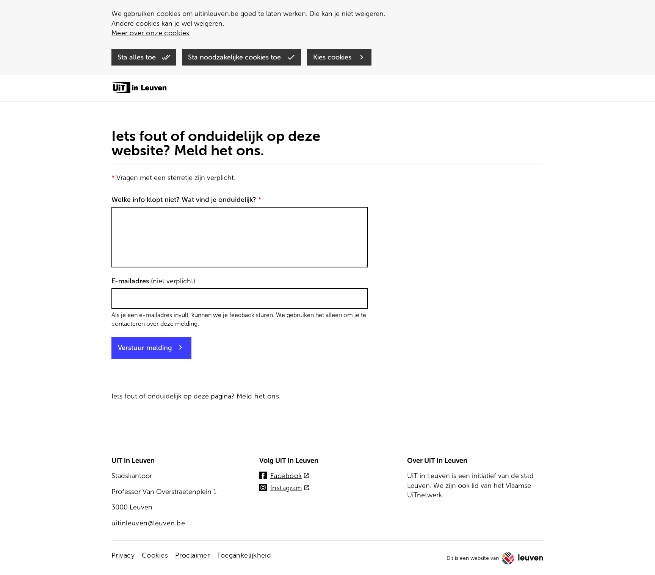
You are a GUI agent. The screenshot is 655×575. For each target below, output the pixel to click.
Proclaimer (192, 555)
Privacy (123, 555)
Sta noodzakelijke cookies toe (235, 57)
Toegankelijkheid (244, 555)
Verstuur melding (145, 348)
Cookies (155, 555)
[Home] (139, 88)
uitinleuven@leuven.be (148, 523)
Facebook (289, 476)
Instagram (290, 488)
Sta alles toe (138, 57)
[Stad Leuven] (523, 558)
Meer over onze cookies (150, 33)
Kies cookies (333, 57)
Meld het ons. (259, 396)
